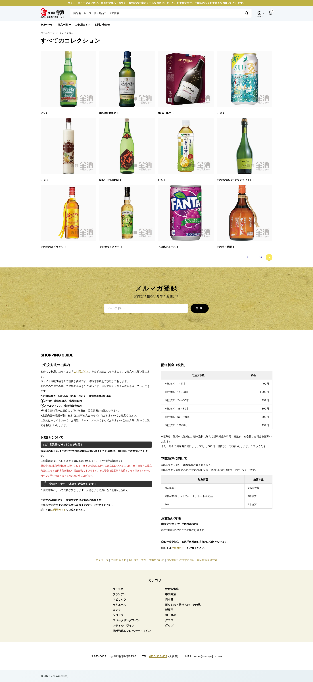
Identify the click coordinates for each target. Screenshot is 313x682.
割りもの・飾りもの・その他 (183, 604)
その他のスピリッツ (52, 246)
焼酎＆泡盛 (172, 589)
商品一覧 (63, 24)
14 (260, 257)
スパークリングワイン (126, 620)
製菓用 (169, 609)
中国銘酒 (170, 594)
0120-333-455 (158, 656)
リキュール (119, 604)
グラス (169, 620)
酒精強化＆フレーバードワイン (132, 630)
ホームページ (48, 32)
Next (269, 257)
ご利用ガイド (82, 24)
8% (43, 112)
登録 (199, 308)
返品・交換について (152, 559)
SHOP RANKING (109, 179)
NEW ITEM (165, 112)
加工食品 (170, 615)
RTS (43, 179)
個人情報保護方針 (207, 559)
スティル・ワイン (123, 625)
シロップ (118, 615)
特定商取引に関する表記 (181, 559)
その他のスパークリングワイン (235, 179)
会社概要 (134, 559)
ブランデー (119, 594)
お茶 (161, 179)
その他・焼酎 (224, 246)
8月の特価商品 (108, 112)
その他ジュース (167, 246)
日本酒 (169, 599)
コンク (117, 609)
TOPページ (47, 24)
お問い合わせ (102, 24)
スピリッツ (119, 599)
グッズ (169, 625)
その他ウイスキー (109, 246)
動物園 (247, 13)
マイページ (102, 559)
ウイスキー (119, 589)
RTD (219, 112)
